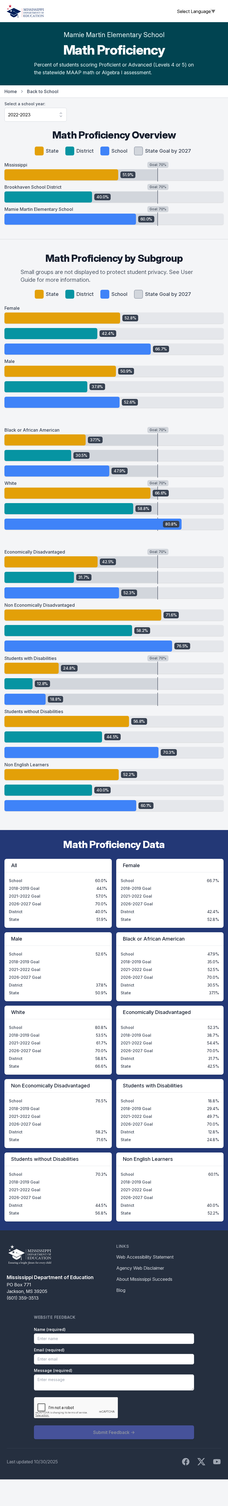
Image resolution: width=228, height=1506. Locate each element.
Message (53, 1370)
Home (10, 91)
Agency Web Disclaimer (140, 1268)
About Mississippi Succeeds (144, 1279)
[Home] (25, 11)
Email (49, 1350)
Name (50, 1329)
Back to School (42, 91)
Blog (120, 1290)
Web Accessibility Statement (145, 1257)
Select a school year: (24, 103)
